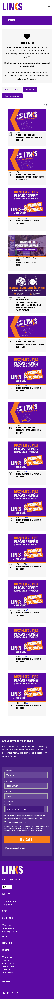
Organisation (8, 928)
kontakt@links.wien (11, 879)
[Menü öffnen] (49, 6)
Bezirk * (7, 805)
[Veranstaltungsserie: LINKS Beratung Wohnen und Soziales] (27, 386)
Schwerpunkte (9, 901)
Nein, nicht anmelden (17, 822)
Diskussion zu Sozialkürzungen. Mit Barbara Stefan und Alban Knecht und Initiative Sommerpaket (28, 304)
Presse (5, 960)
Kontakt (6, 950)
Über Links (7, 918)
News (4, 911)
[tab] (12, 89)
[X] (12, 993)
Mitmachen (7, 957)
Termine (6, 981)
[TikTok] (17, 993)
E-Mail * (7, 792)
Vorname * (9, 770)
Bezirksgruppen (9, 931)
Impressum (7, 972)
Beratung (7, 943)
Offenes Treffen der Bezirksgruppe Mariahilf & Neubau (29, 137)
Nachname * (9, 781)
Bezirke (6, 936)
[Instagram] (8, 993)
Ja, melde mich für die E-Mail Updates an (25, 819)
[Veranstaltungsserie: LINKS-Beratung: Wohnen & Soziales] (27, 218)
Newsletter (7, 969)
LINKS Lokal (8, 966)
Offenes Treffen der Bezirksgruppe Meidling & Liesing (28, 430)
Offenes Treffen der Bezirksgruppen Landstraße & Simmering (30, 177)
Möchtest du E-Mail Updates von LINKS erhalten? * (25, 815)
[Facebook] (4, 993)
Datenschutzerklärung (15, 848)
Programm (7, 904)
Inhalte (6, 894)
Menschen (7, 925)
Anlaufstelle (8, 963)
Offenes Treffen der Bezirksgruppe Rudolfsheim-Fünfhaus (30, 344)
